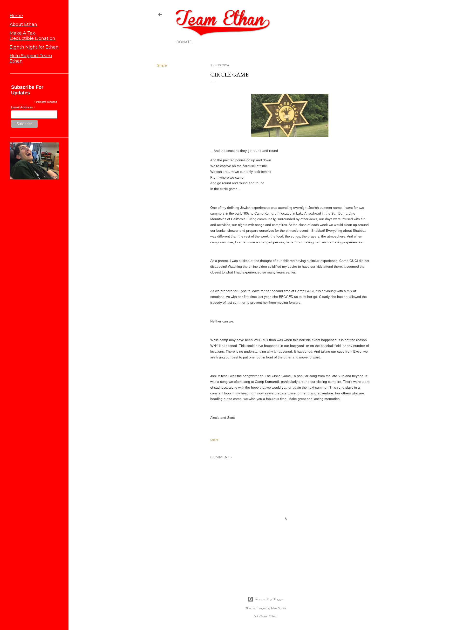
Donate (184, 42)
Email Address (23, 107)
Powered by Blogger (269, 599)
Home (16, 15)
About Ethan (23, 24)
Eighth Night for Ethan (34, 47)
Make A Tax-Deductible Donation (32, 35)
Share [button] (162, 65)
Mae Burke (278, 608)
